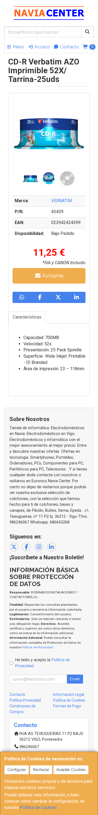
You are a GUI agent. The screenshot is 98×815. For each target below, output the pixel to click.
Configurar (16, 769)
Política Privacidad (25, 700)
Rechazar (41, 769)
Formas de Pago (67, 706)
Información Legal (68, 694)
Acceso (41, 46)
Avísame (52, 275)
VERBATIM (61, 200)
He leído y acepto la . (42, 663)
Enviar (75, 679)
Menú (18, 46)
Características (27, 317)
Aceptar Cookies (70, 769)
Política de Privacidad (37, 647)
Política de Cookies (38, 807)
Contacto (69, 46)
